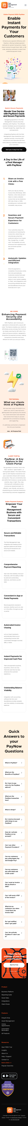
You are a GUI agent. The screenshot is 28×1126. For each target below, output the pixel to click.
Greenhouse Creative (16, 1117)
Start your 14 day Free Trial (14, 149)
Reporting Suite (7, 995)
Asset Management (8, 1021)
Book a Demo (14, 971)
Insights (4, 1050)
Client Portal (6, 1004)
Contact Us (5, 1059)
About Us (5, 1053)
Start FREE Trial (7, 1047)
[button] (25, 5)
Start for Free (14, 965)
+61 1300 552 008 (14, 1119)
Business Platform (8, 991)
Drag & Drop (6, 1018)
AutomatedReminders (5, 1029)
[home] (9, 5)
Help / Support (6, 1056)
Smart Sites (5, 998)
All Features (6, 1033)
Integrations (5, 1001)
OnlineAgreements (6, 1024)
